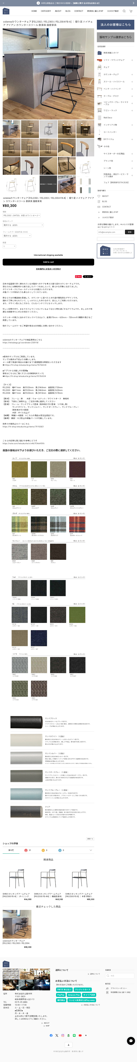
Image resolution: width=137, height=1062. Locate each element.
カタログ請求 (113, 11)
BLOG (68, 11)
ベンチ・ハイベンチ (112, 89)
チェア (106, 67)
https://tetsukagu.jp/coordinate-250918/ (21, 343)
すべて (11, 850)
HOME (34, 11)
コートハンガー (110, 132)
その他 (106, 146)
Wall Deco (108, 118)
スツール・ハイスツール (114, 82)
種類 (4, 212)
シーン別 (107, 168)
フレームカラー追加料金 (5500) (15, 232)
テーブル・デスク (111, 96)
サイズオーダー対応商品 (114, 154)
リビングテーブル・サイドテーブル (116, 103)
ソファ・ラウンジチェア (114, 60)
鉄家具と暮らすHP (95, 11)
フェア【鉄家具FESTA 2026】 (116, 182)
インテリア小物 (110, 125)
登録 (129, 232)
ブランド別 (108, 161)
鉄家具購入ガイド (111, 53)
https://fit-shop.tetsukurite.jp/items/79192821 (23, 427)
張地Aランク (8, 221)
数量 (4, 243)
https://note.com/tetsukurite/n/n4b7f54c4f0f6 (23, 443)
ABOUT (58, 11)
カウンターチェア (111, 74)
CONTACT (78, 11)
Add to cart (48, 262)
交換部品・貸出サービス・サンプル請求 (116, 175)
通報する (90, 839)
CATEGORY (46, 11)
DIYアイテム (109, 139)
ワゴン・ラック (110, 110)
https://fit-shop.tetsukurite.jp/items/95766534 (25, 365)
